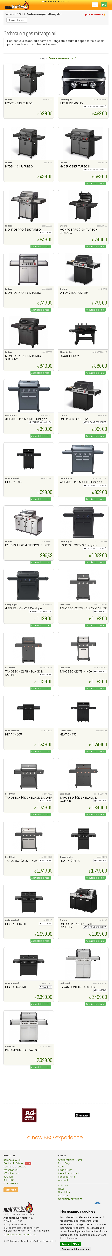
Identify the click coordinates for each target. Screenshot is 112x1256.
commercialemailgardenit (20, 1234)
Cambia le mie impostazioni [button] (75, 1249)
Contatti (63, 1195)
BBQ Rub (8, 1176)
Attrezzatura (11, 1170)
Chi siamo (63, 1185)
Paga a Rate (65, 1170)
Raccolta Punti (66, 1176)
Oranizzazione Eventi (70, 1160)
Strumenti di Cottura (15, 1166)
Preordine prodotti (68, 1173)
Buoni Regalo (65, 1163)
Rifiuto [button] (76, 1244)
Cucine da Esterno (14, 1163)
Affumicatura (11, 1173)
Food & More (11, 1183)
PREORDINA (46, 232)
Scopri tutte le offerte (92, 14)
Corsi (61, 1166)
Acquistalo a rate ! (95, 183)
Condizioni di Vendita (70, 1199)
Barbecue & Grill (12, 1160)
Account (63, 1180)
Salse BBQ (9, 1180)
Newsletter (64, 1192)
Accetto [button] (66, 1244)
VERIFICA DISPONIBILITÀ (96, 106)
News (61, 1189)
